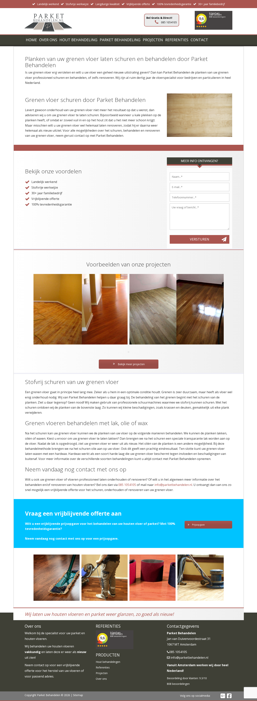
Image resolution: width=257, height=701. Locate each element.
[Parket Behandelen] (48, 21)
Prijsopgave (198, 524)
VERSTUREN (199, 239)
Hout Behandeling (78, 39)
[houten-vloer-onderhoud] (152, 578)
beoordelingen (178, 684)
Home (31, 39)
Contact (199, 39)
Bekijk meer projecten (131, 364)
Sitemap (78, 695)
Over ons (48, 39)
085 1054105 (127, 485)
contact (39, 665)
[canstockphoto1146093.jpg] (200, 578)
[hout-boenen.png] (104, 578)
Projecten (153, 39)
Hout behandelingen (108, 662)
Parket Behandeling (120, 39)
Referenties (176, 39)
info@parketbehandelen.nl (173, 485)
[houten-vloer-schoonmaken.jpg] (56, 578)
